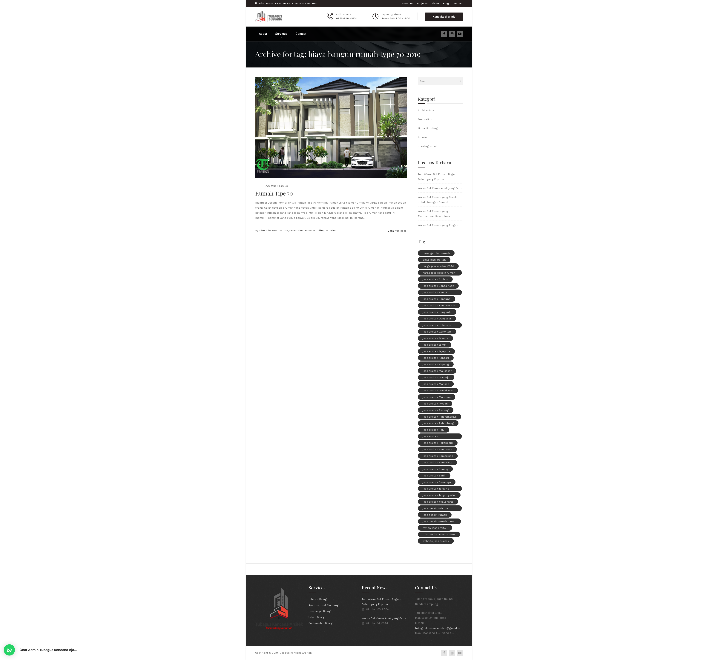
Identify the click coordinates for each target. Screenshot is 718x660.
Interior (331, 230)
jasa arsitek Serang (435, 469)
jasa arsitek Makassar (437, 371)
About (435, 3)
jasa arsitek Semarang (437, 462)
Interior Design (319, 599)
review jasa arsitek (435, 528)
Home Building (315, 230)
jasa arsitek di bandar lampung (437, 325)
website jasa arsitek (436, 541)
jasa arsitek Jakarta (435, 338)
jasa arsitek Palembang (438, 423)
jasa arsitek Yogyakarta (438, 501)
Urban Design (317, 617)
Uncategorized (427, 146)
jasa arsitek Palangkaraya (440, 416)
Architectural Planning (324, 605)
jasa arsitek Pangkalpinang (433, 437)
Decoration (296, 230)
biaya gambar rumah (436, 253)
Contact (458, 3)
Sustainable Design (321, 623)
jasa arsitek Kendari (436, 357)
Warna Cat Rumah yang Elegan (438, 225)
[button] (9, 650)
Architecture (279, 230)
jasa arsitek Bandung (437, 299)
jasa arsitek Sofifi (434, 475)
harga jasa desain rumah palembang (439, 273)
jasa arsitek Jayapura (436, 351)
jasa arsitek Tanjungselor (439, 495)
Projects (422, 3)
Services (407, 3)
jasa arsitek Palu (434, 429)
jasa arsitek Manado (436, 384)
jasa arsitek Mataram (437, 397)
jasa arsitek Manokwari (438, 390)
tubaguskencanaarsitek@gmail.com (439, 628)
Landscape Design (320, 611)
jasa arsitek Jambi (435, 344)
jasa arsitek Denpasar (437, 318)
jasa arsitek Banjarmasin (439, 305)
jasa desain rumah (435, 514)
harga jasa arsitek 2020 (438, 266)
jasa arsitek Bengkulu (437, 312)
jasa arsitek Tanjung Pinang (436, 489)
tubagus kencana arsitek (439, 534)
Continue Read (397, 230)
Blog (446, 3)
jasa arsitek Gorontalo (437, 331)
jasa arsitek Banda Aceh (438, 285)
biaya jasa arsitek (434, 259)
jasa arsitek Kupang (436, 364)
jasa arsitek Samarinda (438, 456)
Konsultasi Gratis (444, 16)
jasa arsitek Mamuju (436, 377)
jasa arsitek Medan (435, 403)
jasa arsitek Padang (436, 410)
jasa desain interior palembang (435, 509)
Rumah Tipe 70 (274, 193)
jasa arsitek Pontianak (437, 449)
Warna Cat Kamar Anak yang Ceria (440, 188)
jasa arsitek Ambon (435, 279)
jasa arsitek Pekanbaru (438, 442)
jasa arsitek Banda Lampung (435, 293)
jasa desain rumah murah (439, 521)
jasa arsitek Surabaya (437, 482)
